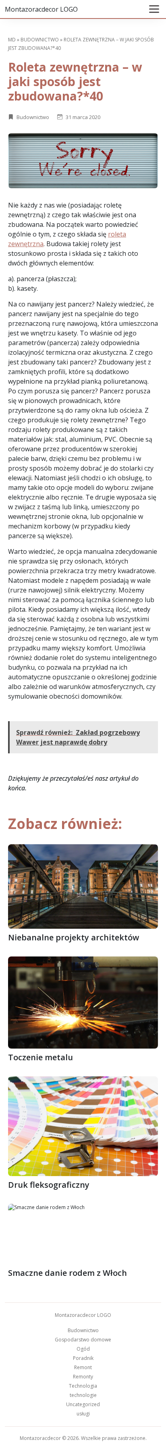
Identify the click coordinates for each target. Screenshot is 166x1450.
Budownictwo (40, 39)
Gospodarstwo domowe (83, 1339)
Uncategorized (83, 1404)
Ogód (83, 1348)
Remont (83, 1367)
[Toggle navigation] (154, 9)
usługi (83, 1413)
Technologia (83, 1385)
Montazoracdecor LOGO (41, 9)
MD (12, 39)
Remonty (83, 1376)
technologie (83, 1395)
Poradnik (83, 1358)
